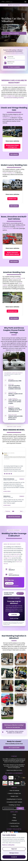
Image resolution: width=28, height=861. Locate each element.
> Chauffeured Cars (14, 823)
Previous (7, 511)
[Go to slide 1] (13, 511)
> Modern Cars (14, 796)
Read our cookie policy (8, 845)
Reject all (14, 849)
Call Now (10, 583)
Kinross (6, 554)
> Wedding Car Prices (14, 805)
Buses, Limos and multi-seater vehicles (12, 253)
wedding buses (19, 227)
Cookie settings (14, 618)
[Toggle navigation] (25, 2)
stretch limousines (8, 228)
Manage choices (14, 853)
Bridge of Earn (8, 558)
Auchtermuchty (14, 556)
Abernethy (17, 554)
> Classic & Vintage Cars (14, 793)
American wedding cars (17, 278)
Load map (14, 614)
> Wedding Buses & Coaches (14, 799)
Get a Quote (14, 154)
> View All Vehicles (14, 790)
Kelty (9, 554)
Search (20, 808)
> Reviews (14, 820)
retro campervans (9, 96)
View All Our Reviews (14, 516)
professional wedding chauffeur (14, 97)
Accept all (14, 857)
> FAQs (14, 815)
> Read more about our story (14, 770)
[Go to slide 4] (17, 511)
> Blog (14, 817)
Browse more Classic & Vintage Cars (12, 146)
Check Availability (14, 33)
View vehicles (4, 37)
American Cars (12, 311)
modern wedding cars (9, 173)
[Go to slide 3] (16, 511)
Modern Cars (12, 198)
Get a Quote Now (14, 747)
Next (22, 511)
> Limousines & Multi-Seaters (14, 802)
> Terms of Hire (14, 826)
